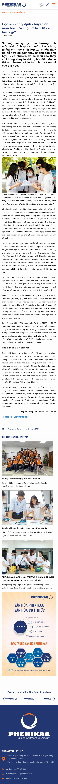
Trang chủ (6, 12)
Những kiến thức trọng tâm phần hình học (21, 479)
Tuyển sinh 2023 (32, 429)
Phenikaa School (15, 429)
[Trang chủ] (14, 4)
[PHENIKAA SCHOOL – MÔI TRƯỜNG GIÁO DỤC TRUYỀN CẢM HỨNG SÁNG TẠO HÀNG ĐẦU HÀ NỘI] (29, 557)
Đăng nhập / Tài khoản (47, 4)
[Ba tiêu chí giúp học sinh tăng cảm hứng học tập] (29, 507)
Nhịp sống (18, 12)
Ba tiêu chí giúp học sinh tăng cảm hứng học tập (24, 528)
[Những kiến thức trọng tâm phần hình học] (29, 458)
